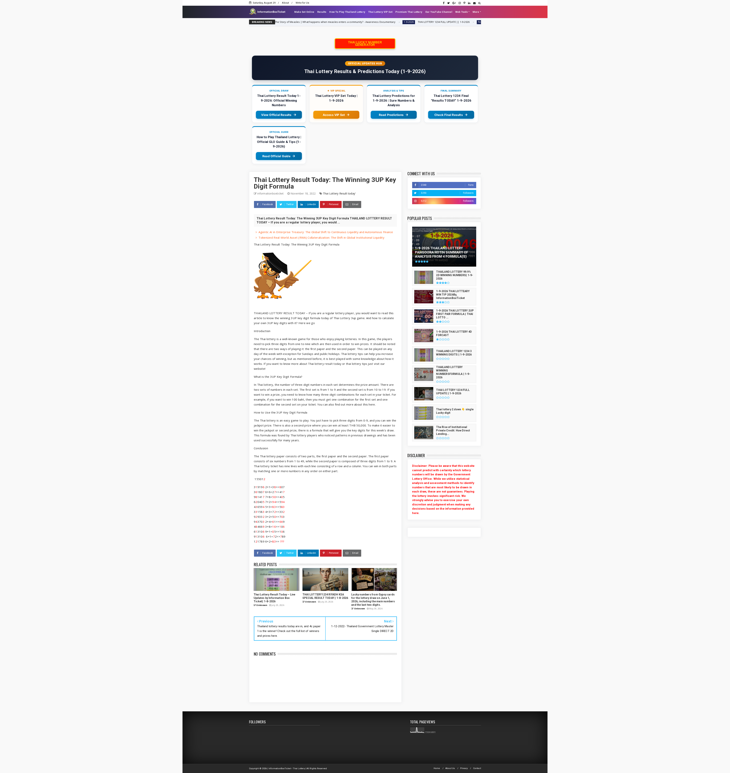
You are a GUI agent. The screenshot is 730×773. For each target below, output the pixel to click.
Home (437, 768)
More (476, 11)
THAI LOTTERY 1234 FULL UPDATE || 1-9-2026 (368, 22)
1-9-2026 (333, 22)
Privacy (464, 768)
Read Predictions (391, 115)
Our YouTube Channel (438, 11)
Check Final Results (448, 115)
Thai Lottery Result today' (339, 193)
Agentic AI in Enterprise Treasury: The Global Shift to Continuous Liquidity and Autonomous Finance (326, 232)
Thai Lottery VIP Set (380, 11)
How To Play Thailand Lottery (347, 11)
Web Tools (461, 11)
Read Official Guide (276, 156)
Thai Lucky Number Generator (365, 43)
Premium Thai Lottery (408, 11)
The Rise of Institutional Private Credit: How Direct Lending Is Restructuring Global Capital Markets (472, 22)
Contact (477, 768)
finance (406, 22)
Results (321, 11)
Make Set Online (304, 11)
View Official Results (276, 115)
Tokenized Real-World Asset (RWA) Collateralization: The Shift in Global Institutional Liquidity (321, 237)
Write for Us (302, 2)
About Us (450, 768)
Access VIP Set (334, 115)
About (285, 2)
